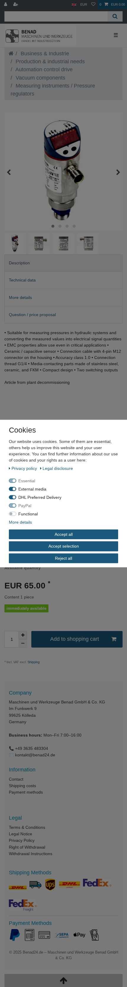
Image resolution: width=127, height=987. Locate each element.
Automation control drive (43, 69)
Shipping (33, 662)
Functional (28, 513)
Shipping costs (22, 785)
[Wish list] (93, 4)
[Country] (74, 4)
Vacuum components (39, 78)
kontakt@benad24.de (35, 755)
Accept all (64, 534)
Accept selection (63, 546)
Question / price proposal (32, 314)
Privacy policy (25, 468)
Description (19, 262)
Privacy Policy (22, 840)
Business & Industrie (44, 53)
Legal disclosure (58, 468)
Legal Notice (20, 833)
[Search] (115, 16)
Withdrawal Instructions (30, 853)
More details (20, 297)
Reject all (63, 558)
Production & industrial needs (49, 61)
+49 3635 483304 (31, 748)
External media (32, 488)
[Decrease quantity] (23, 643)
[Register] (16, 4)
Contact (16, 779)
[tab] (63, 263)
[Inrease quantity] (23, 635)
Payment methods (26, 792)
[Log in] (6, 4)
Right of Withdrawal (27, 847)
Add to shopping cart (74, 639)
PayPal (24, 505)
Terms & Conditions (27, 827)
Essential (26, 480)
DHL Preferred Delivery (39, 497)
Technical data (22, 280)
